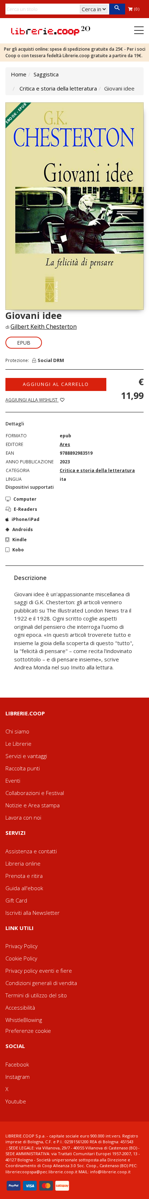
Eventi (12, 780)
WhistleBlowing (23, 1019)
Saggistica (46, 74)
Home (18, 74)
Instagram (17, 1076)
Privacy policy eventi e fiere (38, 970)
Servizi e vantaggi (26, 756)
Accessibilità (20, 1007)
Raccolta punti (22, 768)
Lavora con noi (23, 817)
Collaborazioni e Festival (34, 792)
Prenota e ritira (24, 875)
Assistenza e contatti (31, 851)
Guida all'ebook (24, 888)
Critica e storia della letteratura (58, 88)
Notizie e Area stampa (32, 805)
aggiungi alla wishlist (32, 400)
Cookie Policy (21, 958)
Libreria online (23, 863)
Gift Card (16, 900)
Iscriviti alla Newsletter (32, 912)
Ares (65, 444)
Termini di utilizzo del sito (36, 995)
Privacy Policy (21, 946)
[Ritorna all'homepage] (50, 30)
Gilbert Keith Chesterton (43, 327)
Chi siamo (17, 731)
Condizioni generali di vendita (41, 982)
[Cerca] (117, 9)
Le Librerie (18, 743)
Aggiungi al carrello (56, 384)
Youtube (15, 1101)
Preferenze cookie (28, 1030)
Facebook (17, 1064)
